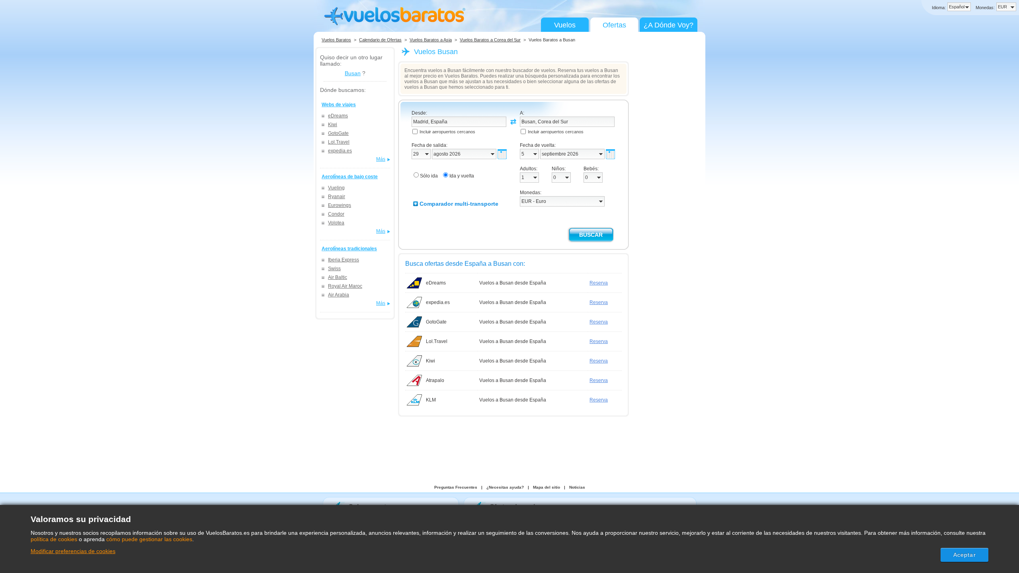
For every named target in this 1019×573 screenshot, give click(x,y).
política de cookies (54, 539)
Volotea (336, 223)
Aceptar (964, 555)
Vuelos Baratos (336, 39)
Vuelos (565, 25)
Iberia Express (343, 260)
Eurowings (339, 205)
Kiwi (332, 124)
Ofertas (614, 25)
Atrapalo (435, 380)
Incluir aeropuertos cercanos (447, 131)
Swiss (334, 268)
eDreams (338, 116)
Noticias (577, 487)
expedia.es (340, 151)
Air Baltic (337, 277)
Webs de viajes (339, 104)
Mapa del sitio (546, 487)
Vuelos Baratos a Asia (431, 39)
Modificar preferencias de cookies (73, 551)
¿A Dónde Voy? (668, 25)
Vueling (336, 188)
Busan (353, 73)
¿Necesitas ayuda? (505, 487)
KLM (431, 400)
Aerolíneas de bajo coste (350, 176)
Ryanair (336, 196)
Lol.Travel (338, 142)
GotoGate (338, 133)
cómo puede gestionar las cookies (149, 539)
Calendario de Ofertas (380, 39)
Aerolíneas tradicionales (349, 248)
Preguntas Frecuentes (455, 487)
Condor (336, 214)
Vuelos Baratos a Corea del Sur (490, 39)
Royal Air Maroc (345, 286)
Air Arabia (338, 295)
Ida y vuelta (461, 176)
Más (380, 159)
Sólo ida (429, 176)
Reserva (599, 283)
